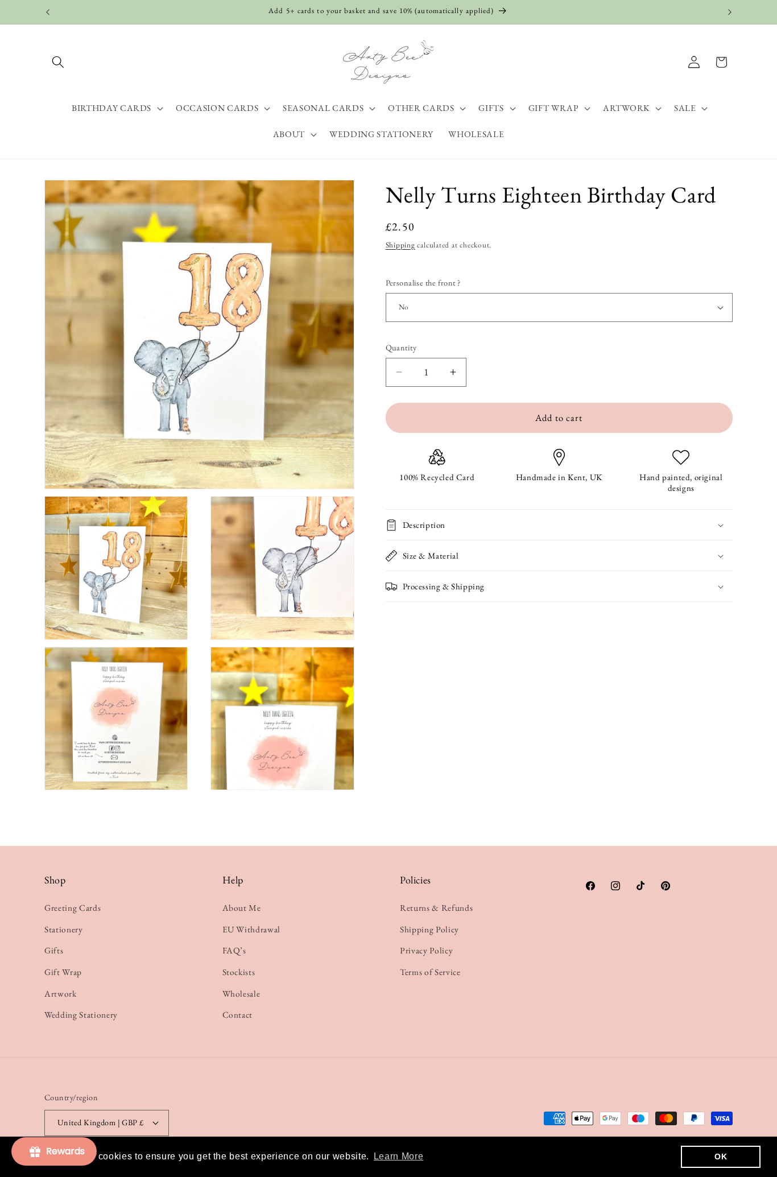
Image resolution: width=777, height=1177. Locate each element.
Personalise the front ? (423, 283)
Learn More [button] (399, 1156)
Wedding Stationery (81, 1015)
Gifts (53, 950)
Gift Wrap (63, 972)
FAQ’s (234, 950)
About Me (241, 908)
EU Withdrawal (251, 929)
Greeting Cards (72, 908)
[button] (58, 62)
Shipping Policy (429, 929)
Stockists (238, 972)
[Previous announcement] (47, 12)
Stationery (63, 929)
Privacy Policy (426, 950)
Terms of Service (430, 972)
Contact (237, 1015)
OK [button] (720, 1156)
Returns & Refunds (436, 908)
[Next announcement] (729, 12)
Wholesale (241, 994)
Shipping (400, 245)
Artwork (60, 994)
